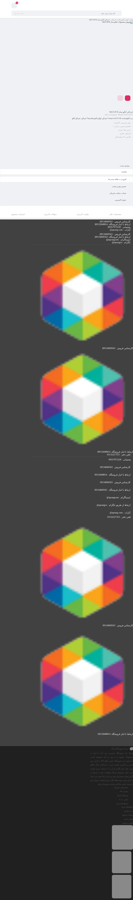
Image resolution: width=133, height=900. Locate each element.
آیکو (128, 118)
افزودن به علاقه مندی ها (117, 179)
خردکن (113, 20)
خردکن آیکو (76, 118)
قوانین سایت (128, 819)
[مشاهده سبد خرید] (14, 6)
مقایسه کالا (124, 791)
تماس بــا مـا (123, 799)
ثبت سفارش (128, 811)
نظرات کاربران (83, 214)
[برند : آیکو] (66, 151)
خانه (131, 20)
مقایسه (124, 172)
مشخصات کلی (115, 214)
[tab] (115, 212)
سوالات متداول (127, 815)
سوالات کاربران (50, 214)
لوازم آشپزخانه (123, 20)
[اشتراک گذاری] (128, 98)
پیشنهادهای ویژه (122, 803)
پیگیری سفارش (127, 823)
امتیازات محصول (18, 214)
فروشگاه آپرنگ (122, 795)
